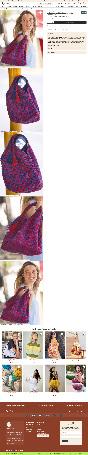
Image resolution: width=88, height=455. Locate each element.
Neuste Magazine (71, 6)
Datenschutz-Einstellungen (59, 453)
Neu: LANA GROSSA (60, 6)
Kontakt (74, 3)
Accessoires (12, 8)
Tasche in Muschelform (11, 394)
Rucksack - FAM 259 (33, 394)
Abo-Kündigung (40, 431)
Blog (69, 3)
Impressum (40, 453)
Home (2, 8)
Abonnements (29, 429)
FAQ (65, 3)
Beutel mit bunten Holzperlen (76, 361)
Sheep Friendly (29, 426)
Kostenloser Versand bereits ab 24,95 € (72, 0)
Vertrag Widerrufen (43, 435)
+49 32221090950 (11, 431)
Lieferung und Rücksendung (43, 426)
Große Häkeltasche (33, 361)
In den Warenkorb (70, 22)
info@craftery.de (10, 428)
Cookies (69, 453)
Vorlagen (28, 433)
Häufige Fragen (40, 427)
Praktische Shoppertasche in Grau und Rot (76, 394)
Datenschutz (48, 453)
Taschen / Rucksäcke (19, 8)
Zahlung (39, 429)
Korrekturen (28, 431)
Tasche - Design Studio (54, 394)
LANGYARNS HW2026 (81, 6)
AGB (75, 453)
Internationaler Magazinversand (44, 0)
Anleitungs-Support (41, 433)
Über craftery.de (29, 424)
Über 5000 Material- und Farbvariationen (16, 0)
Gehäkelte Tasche (11, 361)
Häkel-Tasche (54, 361)
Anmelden (65, 441)
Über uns (60, 3)
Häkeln (7, 8)
